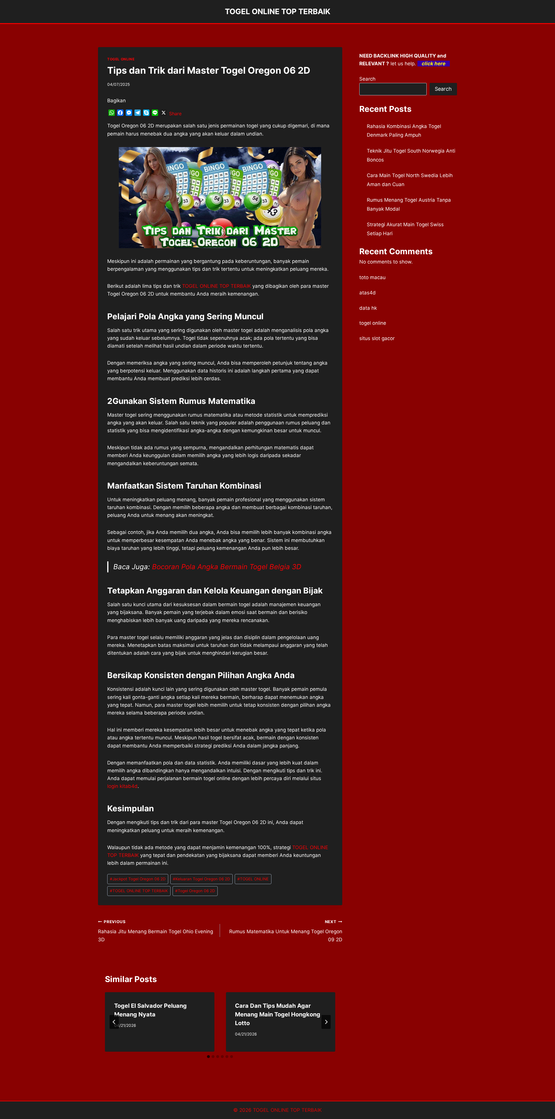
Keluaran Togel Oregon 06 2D (201, 879)
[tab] (208, 1056)
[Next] (326, 1022)
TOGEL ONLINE (120, 59)
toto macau (372, 277)
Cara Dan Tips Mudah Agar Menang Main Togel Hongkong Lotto (277, 1014)
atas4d (367, 293)
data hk (368, 308)
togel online (372, 323)
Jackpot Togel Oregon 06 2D (138, 879)
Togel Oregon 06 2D (195, 890)
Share (175, 113)
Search (367, 79)
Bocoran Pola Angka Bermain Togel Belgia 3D (226, 567)
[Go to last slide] (114, 1022)
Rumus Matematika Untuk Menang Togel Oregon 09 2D (285, 930)
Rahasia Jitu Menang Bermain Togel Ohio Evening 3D (155, 930)
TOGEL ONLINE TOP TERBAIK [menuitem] (216, 286)
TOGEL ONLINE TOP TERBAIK (139, 890)
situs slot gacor (377, 338)
